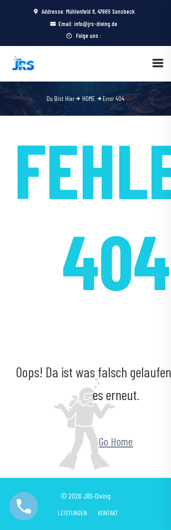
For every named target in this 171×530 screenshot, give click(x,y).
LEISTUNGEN (72, 513)
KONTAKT (108, 513)
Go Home (116, 441)
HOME (88, 98)
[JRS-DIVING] (23, 62)
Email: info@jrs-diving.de (87, 23)
